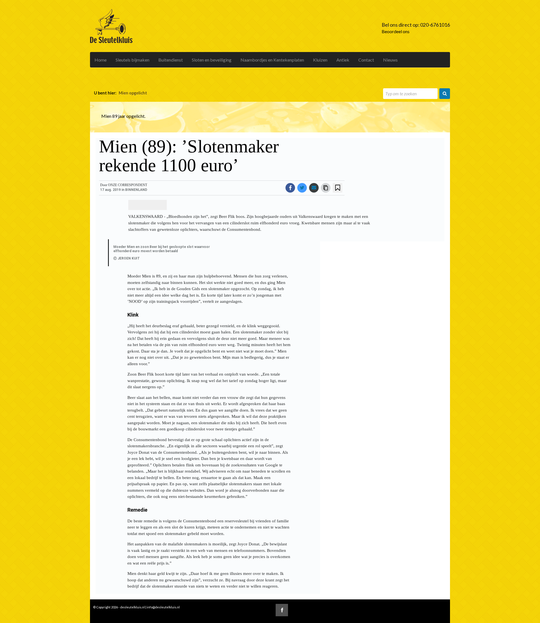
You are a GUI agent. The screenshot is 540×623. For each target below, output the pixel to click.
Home (100, 59)
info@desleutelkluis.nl (163, 607)
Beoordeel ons (396, 31)
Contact (366, 59)
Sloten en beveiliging (211, 59)
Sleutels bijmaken (132, 59)
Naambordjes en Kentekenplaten (272, 59)
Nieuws (390, 59)
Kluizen (320, 59)
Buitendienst (170, 59)
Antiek (342, 59)
